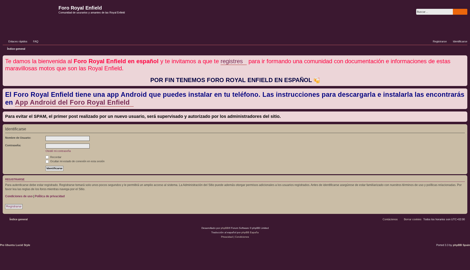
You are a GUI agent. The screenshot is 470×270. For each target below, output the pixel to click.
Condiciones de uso (19, 196)
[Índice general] (30, 15)
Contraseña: (13, 145)
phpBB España (250, 232)
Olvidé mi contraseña (58, 150)
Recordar (55, 157)
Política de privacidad (50, 196)
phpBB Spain (461, 245)
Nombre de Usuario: (18, 137)
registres (232, 61)
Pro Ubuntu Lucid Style (15, 245)
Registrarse (14, 206)
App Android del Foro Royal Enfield (72, 102)
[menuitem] (33, 41)
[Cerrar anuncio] (464, 58)
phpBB (225, 228)
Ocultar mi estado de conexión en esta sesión (77, 161)
